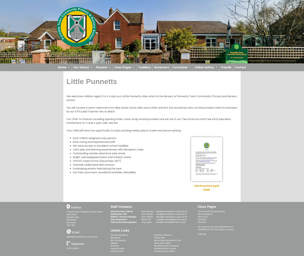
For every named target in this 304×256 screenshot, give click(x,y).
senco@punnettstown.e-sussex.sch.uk (171, 216)
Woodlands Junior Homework (166, 245)
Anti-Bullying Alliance (119, 235)
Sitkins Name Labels (162, 243)
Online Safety (204, 67)
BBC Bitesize (115, 237)
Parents (101, 67)
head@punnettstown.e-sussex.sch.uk (171, 214)
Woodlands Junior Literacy (165, 248)
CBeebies (114, 243)
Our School (81, 67)
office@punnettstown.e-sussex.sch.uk (82, 236)
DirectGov (115, 245)
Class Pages (122, 67)
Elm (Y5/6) (202, 222)
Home (62, 67)
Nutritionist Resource (163, 235)
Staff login (202, 234)
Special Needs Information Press (167, 240)
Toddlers (144, 67)
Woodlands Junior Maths (164, 251)
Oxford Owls (159, 237)
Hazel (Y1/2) (203, 216)
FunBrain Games (117, 248)
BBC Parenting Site (118, 240)
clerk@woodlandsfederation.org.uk (171, 222)
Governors (161, 67)
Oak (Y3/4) (202, 219)
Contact (240, 67)
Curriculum (180, 67)
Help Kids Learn (117, 251)
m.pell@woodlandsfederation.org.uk (171, 219)
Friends (226, 67)
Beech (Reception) (205, 214)
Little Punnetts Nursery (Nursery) (211, 211)
